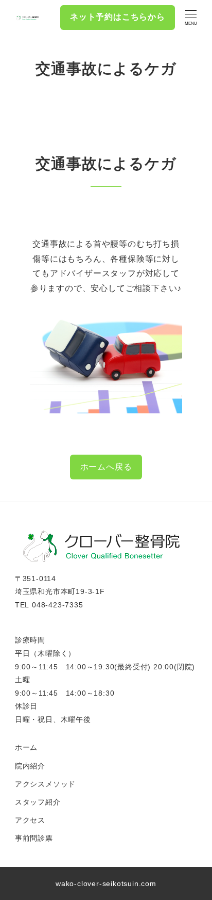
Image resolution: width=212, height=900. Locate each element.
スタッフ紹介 (38, 802)
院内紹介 (30, 766)
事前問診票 (34, 838)
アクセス (30, 820)
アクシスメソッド (45, 784)
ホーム (26, 747)
